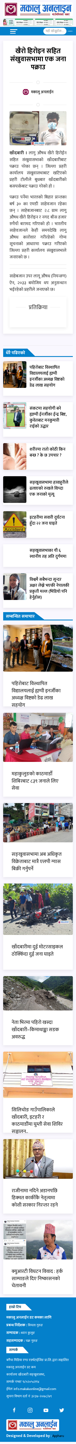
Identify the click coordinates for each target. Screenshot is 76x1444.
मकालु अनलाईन (42, 92)
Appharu (58, 1436)
